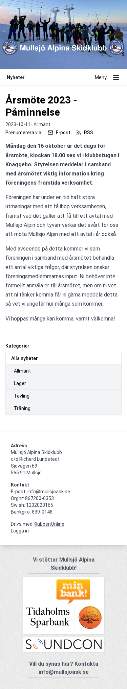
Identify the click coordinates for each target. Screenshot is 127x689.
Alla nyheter (24, 358)
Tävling (21, 396)
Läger (20, 383)
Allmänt (22, 371)
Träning (22, 408)
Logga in (20, 530)
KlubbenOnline (49, 524)
